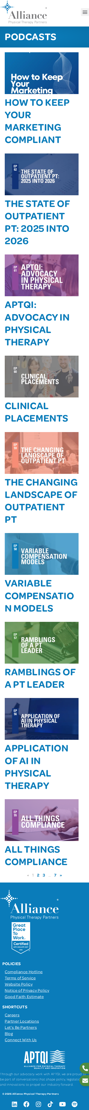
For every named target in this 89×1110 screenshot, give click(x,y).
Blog (9, 1033)
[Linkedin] (14, 1104)
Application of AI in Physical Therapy (37, 766)
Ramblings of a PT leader (40, 677)
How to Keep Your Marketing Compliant (37, 120)
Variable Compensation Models (39, 595)
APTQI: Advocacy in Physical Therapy (37, 323)
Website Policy (19, 984)
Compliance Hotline (24, 971)
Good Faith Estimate (24, 996)
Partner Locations (22, 1021)
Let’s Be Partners (21, 1027)
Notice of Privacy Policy (27, 990)
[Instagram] (38, 1104)
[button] (85, 12)
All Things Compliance (36, 854)
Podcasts (30, 36)
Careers (12, 1014)
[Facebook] (27, 1104)
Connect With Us (21, 1039)
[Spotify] (74, 1104)
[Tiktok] (50, 1104)
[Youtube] (62, 1104)
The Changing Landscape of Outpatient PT (41, 500)
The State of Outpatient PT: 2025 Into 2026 (37, 222)
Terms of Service (20, 977)
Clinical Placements (36, 411)
